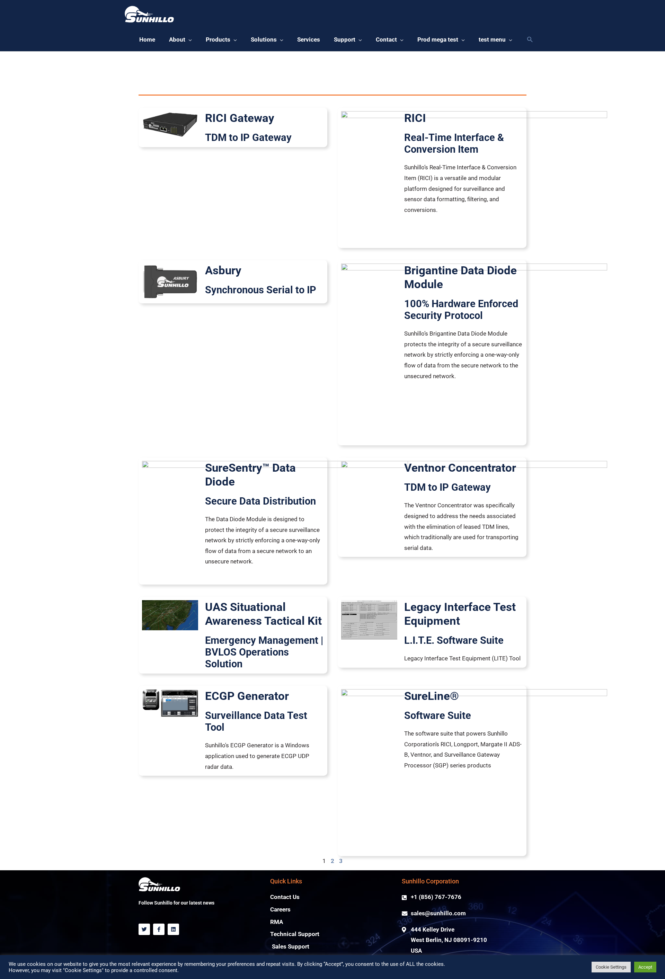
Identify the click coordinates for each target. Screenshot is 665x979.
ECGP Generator (247, 696)
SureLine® (431, 696)
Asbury (223, 270)
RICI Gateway (239, 118)
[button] (180, 39)
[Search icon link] (529, 40)
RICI (415, 118)
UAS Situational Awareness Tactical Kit (263, 614)
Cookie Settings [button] (611, 967)
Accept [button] (645, 967)
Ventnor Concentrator (460, 467)
